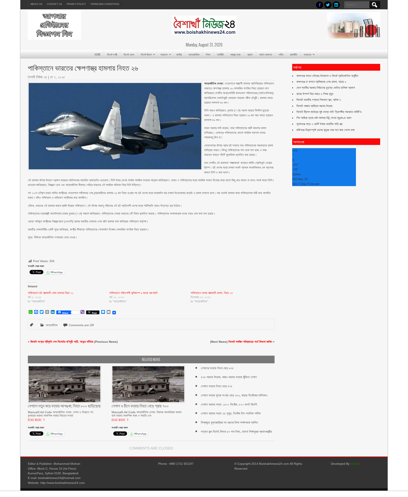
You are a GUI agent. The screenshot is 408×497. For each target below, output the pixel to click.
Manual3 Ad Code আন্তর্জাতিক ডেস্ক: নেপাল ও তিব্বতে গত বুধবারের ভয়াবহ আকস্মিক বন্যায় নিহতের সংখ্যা (60, 413)
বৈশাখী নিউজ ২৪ (37, 77)
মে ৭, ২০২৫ (57, 77)
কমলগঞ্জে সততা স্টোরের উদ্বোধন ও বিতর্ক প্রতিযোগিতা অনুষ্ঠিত (327, 75)
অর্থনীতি (220, 54)
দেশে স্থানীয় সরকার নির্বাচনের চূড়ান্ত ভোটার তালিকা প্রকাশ (325, 87)
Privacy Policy (76, 4)
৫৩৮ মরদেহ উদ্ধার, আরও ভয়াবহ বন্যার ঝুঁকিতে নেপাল (229, 377)
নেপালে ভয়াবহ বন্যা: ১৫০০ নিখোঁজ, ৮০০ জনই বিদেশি (229, 404)
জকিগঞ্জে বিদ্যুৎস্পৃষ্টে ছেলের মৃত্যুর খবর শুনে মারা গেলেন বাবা (325, 130)
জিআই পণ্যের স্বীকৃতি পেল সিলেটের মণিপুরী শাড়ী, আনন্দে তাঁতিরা (61, 341)
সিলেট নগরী (112, 54)
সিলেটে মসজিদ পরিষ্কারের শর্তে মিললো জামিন (250, 341)
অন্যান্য (307, 54)
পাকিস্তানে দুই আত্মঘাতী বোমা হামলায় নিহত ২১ (50, 293)
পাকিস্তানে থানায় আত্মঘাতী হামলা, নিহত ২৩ (212, 293)
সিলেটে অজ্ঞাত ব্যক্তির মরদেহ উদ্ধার (314, 106)
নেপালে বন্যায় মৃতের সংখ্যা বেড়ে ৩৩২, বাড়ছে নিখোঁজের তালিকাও (234, 395)
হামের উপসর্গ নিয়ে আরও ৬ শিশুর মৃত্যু (314, 93)
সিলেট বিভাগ (146, 54)
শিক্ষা (208, 54)
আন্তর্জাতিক (193, 54)
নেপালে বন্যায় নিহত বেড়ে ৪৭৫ (216, 386)
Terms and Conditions (104, 4)
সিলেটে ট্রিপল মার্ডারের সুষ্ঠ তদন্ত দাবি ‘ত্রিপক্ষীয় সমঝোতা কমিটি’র (328, 112)
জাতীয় (179, 54)
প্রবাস (250, 54)
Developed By (345, 463)
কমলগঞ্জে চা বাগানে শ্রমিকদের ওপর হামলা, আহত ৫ (321, 81)
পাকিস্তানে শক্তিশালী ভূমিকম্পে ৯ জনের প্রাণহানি (133, 293)
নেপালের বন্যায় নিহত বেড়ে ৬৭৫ (217, 368)
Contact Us (54, 4)
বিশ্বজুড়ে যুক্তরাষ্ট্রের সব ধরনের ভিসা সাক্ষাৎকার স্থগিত (229, 422)
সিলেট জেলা (129, 54)
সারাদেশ (164, 54)
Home (98, 54)
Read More (35, 420)
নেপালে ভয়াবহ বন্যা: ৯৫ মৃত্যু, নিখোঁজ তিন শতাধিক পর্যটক (231, 413)
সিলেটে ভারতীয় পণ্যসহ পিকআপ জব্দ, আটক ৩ (318, 99)
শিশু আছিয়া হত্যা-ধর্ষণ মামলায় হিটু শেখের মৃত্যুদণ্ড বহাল (323, 117)
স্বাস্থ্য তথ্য (235, 54)
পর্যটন (281, 54)
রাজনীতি (293, 54)
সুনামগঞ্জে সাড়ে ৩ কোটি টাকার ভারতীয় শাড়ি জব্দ (319, 124)
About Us (36, 4)
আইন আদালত (265, 54)
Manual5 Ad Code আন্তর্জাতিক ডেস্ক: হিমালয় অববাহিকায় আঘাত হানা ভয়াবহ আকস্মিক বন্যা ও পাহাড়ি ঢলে (147, 413)
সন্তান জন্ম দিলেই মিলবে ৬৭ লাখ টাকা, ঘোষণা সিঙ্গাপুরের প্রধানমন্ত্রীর (236, 431)
